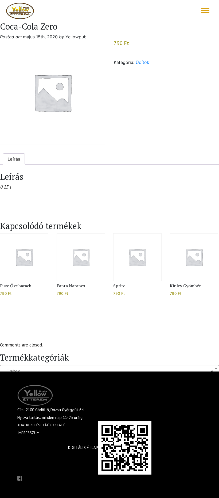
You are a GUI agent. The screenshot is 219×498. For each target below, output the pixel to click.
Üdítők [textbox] (107, 371)
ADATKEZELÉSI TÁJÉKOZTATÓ (41, 425)
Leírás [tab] (13, 159)
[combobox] (109, 369)
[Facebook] (19, 477)
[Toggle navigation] (205, 10)
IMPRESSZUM (28, 432)
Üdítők (142, 62)
